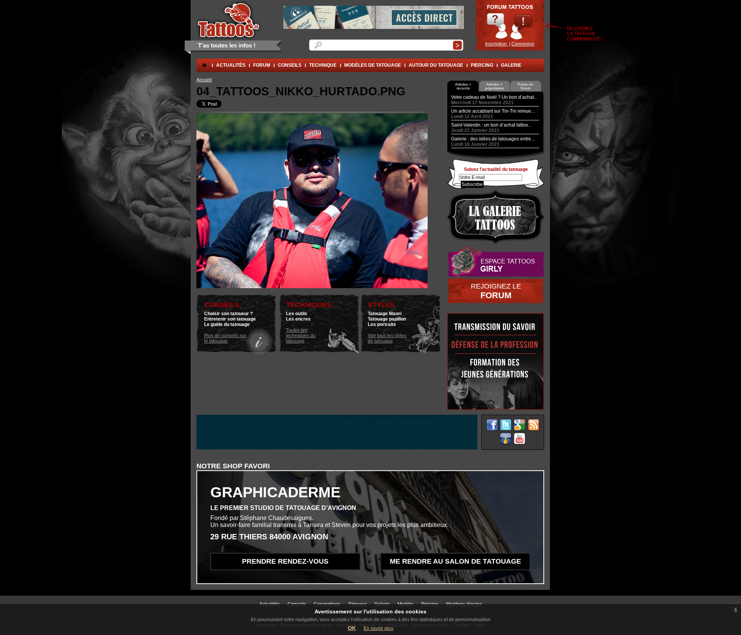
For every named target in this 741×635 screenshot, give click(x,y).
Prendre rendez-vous (285, 561)
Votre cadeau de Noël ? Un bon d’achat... (494, 97)
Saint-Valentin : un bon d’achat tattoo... (491, 125)
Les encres (298, 319)
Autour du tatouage (436, 65)
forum (261, 65)
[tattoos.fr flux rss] (533, 425)
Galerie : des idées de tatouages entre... (493, 139)
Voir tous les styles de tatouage (387, 338)
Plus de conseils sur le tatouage (225, 338)
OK (352, 628)
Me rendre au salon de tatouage (455, 561)
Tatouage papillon (387, 319)
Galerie (511, 65)
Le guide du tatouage (227, 324)
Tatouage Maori (384, 313)
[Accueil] (229, 19)
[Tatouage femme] (495, 262)
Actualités (230, 65)
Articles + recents (463, 86)
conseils (289, 65)
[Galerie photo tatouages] (495, 217)
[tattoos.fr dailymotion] (505, 438)
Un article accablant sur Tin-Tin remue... (493, 111)
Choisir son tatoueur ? (228, 313)
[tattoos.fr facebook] (492, 425)
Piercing (482, 65)
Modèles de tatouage (372, 65)
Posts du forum (525, 86)
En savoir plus (378, 628)
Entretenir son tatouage (230, 319)
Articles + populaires (494, 86)
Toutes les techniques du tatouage (301, 336)
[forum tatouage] (509, 25)
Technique (323, 65)
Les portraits (382, 324)
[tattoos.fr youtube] (519, 438)
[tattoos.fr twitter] (505, 425)
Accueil (204, 80)
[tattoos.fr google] (519, 425)
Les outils (296, 313)
